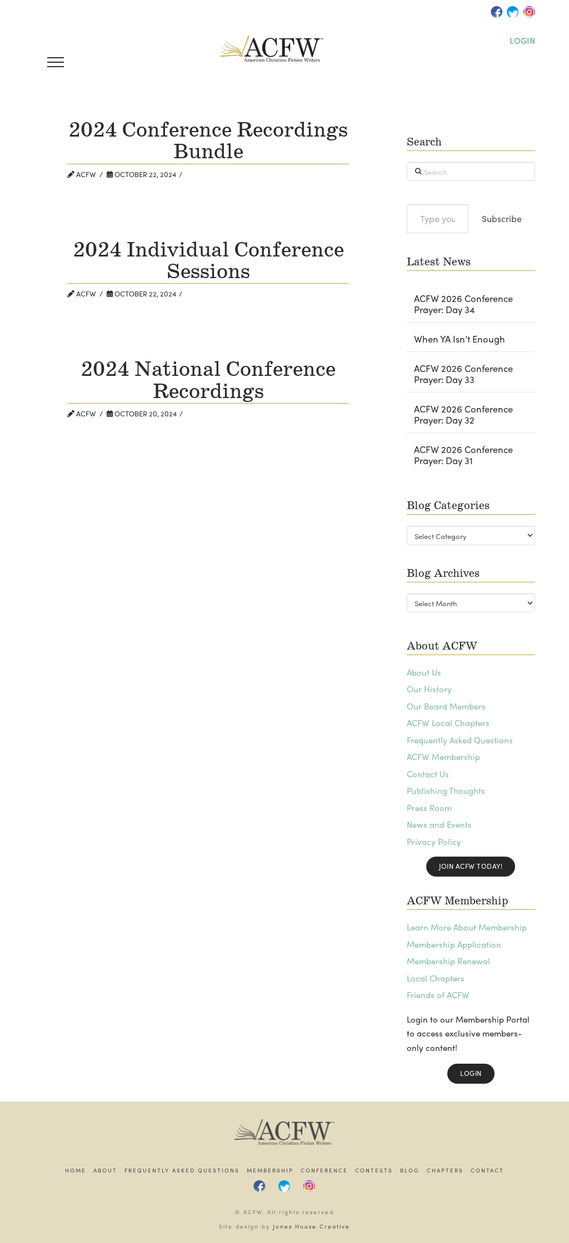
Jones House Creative (311, 1226)
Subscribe (502, 218)
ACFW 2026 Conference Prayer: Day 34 (463, 304)
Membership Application (454, 944)
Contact (487, 1170)
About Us (424, 672)
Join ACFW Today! (470, 866)
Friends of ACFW (438, 995)
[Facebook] (497, 12)
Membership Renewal (448, 961)
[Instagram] (529, 12)
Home (75, 1170)
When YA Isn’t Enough (459, 339)
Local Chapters (436, 978)
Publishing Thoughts (446, 790)
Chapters (445, 1170)
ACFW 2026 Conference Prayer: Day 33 (463, 374)
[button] (55, 62)
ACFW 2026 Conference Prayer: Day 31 (463, 455)
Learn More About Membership (467, 927)
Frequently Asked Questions (460, 740)
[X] (513, 12)
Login (471, 1073)
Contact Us (428, 774)
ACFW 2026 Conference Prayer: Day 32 (463, 415)
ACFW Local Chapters (448, 723)
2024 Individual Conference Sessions (208, 261)
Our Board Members (446, 706)
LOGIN (522, 40)
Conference (324, 1170)
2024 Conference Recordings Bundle (208, 141)
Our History (429, 689)
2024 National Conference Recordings (208, 380)
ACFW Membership (443, 757)
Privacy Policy (434, 842)
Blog (410, 1170)
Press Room (429, 808)
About (105, 1170)
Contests (374, 1170)
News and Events (439, 824)
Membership (270, 1170)
